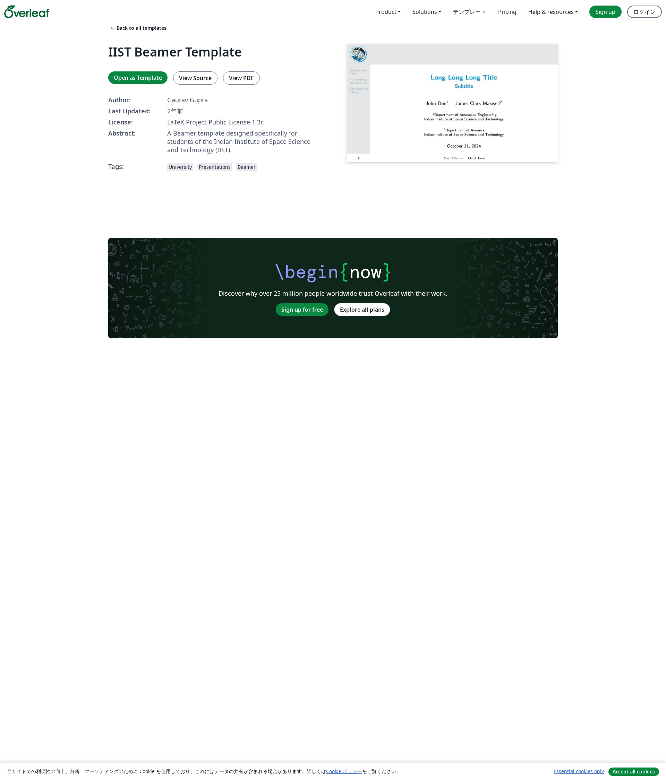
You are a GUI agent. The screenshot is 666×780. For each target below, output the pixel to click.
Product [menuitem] (385, 12)
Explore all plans (362, 309)
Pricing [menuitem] (507, 12)
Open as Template (138, 77)
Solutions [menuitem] (424, 12)
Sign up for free (302, 309)
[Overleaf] (26, 12)
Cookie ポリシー (344, 771)
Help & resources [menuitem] (551, 12)
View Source (195, 78)
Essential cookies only (579, 771)
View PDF (241, 78)
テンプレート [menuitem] (469, 12)
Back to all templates (138, 28)
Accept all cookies (634, 771)
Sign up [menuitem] (605, 12)
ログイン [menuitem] (644, 12)
